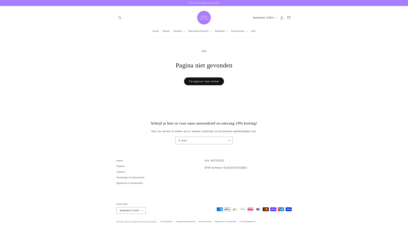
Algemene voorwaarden (129, 183)
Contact (120, 171)
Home (119, 160)
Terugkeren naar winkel (204, 81)
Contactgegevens (248, 221)
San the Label (131, 222)
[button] (119, 17)
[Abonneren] (229, 140)
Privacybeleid (166, 221)
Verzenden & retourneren (130, 177)
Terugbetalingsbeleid (185, 221)
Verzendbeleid (204, 221)
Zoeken (120, 166)
